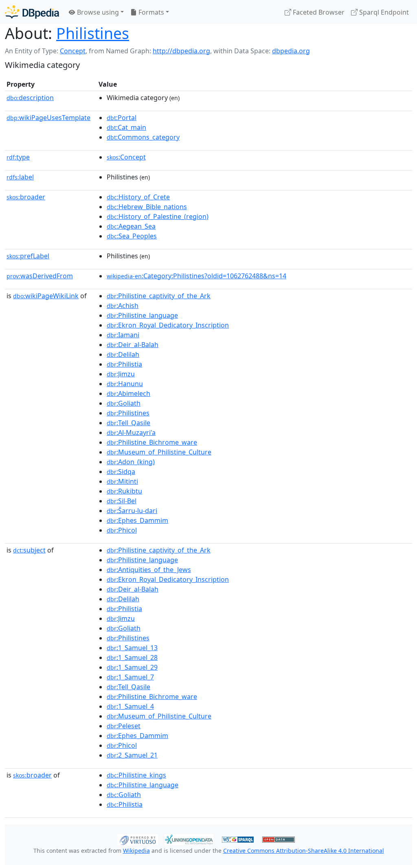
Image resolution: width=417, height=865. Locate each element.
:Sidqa (121, 471)
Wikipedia (136, 850)
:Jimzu (121, 373)
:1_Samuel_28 (132, 657)
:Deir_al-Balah (132, 344)
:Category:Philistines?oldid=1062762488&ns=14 (196, 275)
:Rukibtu (124, 491)
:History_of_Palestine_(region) (157, 216)
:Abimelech (128, 393)
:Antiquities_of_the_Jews (149, 569)
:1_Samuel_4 (130, 706)
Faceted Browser (318, 12)
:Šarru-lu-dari (132, 510)
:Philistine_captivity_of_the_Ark (159, 295)
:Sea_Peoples (132, 236)
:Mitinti (122, 481)
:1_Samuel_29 (132, 667)
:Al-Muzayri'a (131, 432)
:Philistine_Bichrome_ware (152, 442)
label (20, 177)
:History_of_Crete (138, 196)
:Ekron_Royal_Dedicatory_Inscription (168, 325)
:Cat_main (126, 127)
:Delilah (123, 354)
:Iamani (123, 334)
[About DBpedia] (32, 12)
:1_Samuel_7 (130, 677)
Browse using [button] (97, 12)
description (30, 97)
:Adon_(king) (131, 461)
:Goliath (123, 403)
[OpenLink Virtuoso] (137, 838)
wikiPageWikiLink (46, 295)
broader (26, 196)
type (18, 157)
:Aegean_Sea (131, 226)
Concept (73, 50)
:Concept (126, 157)
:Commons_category (143, 137)
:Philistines (128, 412)
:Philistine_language (142, 315)
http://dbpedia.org (181, 50)
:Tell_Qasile (128, 422)
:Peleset (123, 725)
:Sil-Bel (121, 500)
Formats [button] (150, 12)
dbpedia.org (291, 50)
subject (29, 550)
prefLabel (28, 255)
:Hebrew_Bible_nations (147, 206)
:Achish (122, 305)
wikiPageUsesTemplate (48, 117)
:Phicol (122, 530)
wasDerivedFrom (40, 275)
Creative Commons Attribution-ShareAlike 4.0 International (303, 850)
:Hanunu (125, 383)
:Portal (121, 117)
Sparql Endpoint (383, 12)
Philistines (92, 33)
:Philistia (124, 364)
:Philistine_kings (136, 775)
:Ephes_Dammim (137, 520)
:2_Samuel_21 (132, 755)
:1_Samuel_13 (132, 647)
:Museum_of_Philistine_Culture (159, 452)
